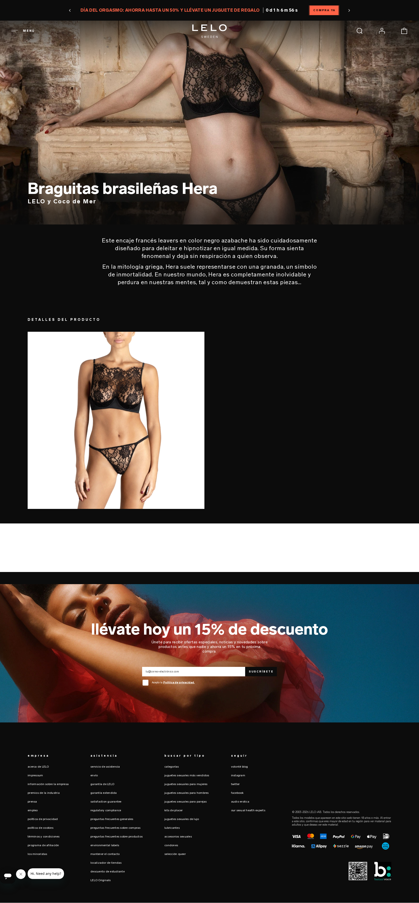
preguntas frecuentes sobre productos (116, 836)
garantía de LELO (102, 784)
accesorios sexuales (178, 836)
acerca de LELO (38, 766)
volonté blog (239, 766)
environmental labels (104, 845)
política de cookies (40, 827)
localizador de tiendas (106, 862)
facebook (237, 793)
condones (171, 845)
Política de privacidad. (179, 682)
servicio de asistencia (105, 766)
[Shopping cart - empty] (404, 31)
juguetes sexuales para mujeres (186, 784)
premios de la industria (44, 793)
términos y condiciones (44, 836)
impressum (35, 775)
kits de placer (173, 810)
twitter (235, 784)
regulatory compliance (105, 810)
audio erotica (240, 801)
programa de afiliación (43, 845)
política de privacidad (43, 819)
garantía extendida (103, 793)
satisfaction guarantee (105, 801)
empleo (33, 810)
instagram (238, 775)
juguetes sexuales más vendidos (186, 775)
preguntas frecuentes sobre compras (115, 827)
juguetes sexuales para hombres (186, 793)
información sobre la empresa (48, 784)
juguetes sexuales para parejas (185, 801)
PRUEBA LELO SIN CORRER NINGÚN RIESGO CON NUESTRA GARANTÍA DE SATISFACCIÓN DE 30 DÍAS (209, 10)
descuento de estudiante (107, 871)
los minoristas (37, 854)
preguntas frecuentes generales (111, 819)
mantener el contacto (105, 854)
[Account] (382, 31)
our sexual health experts (248, 810)
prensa (32, 801)
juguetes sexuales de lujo (181, 819)
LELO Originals (100, 880)
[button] (99, 10)
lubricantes (172, 827)
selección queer (175, 854)
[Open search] (359, 31)
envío (94, 775)
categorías (171, 766)
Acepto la (173, 682)
